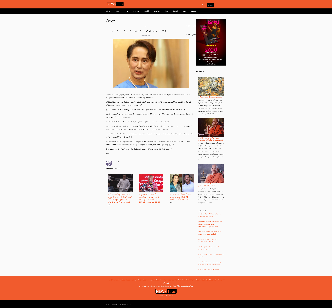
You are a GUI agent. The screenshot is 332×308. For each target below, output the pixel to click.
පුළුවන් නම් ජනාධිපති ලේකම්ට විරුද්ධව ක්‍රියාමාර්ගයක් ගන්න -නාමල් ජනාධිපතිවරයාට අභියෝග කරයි (210, 224)
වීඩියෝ (175, 11)
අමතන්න (169, 295)
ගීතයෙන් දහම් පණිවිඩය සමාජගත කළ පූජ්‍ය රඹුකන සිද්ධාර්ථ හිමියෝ (211, 185)
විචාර (166, 11)
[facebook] (202, 5)
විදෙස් (126, 11)
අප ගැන (162, 295)
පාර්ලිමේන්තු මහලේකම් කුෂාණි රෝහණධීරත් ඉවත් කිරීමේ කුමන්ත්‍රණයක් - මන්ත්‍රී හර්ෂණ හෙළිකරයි (120, 198)
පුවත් (117, 11)
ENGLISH (194, 11)
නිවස (108, 11)
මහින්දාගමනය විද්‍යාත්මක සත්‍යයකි (210, 97)
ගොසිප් (146, 11)
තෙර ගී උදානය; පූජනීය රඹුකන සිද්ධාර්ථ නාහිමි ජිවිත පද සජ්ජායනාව (210, 139)
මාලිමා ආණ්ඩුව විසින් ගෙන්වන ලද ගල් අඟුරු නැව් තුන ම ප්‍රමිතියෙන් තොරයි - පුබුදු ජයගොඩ (149, 198)
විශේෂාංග (136, 11)
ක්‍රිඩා (184, 11)
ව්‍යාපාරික (157, 11)
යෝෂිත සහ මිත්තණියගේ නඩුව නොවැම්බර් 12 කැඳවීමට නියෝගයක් (181, 197)
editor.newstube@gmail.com (159, 286)
